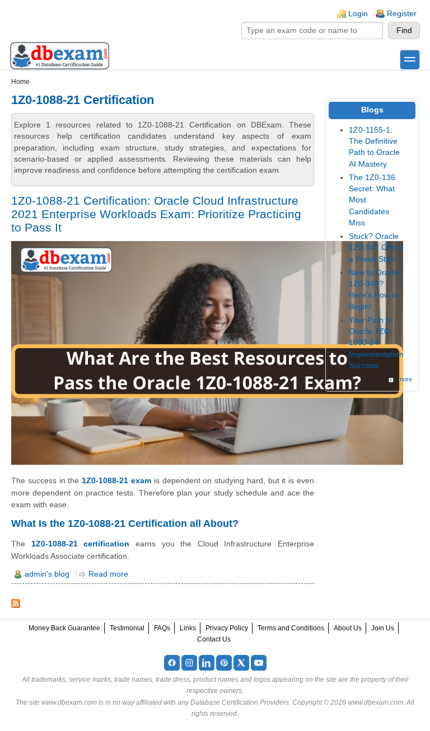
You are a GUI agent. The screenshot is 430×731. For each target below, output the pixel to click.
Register (402, 14)
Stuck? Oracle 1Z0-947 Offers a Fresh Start (376, 247)
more (405, 379)
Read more (108, 574)
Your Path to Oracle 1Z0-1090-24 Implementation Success (376, 343)
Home (20, 81)
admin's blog (47, 574)
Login (358, 14)
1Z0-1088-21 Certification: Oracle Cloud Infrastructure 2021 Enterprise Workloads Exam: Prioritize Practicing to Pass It (156, 214)
